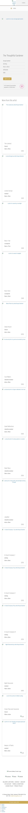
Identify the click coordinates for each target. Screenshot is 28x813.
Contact (3, 811)
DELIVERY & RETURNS (8, 782)
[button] (14, 34)
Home (3, 804)
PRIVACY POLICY (18, 786)
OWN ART (22, 782)
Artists (3, 806)
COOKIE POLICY (9, 786)
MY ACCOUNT (8, 784)
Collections (4, 807)
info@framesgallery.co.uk (16, 796)
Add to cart (7, 79)
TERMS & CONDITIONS (17, 784)
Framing (3, 808)
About (3, 810)
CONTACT (17, 782)
